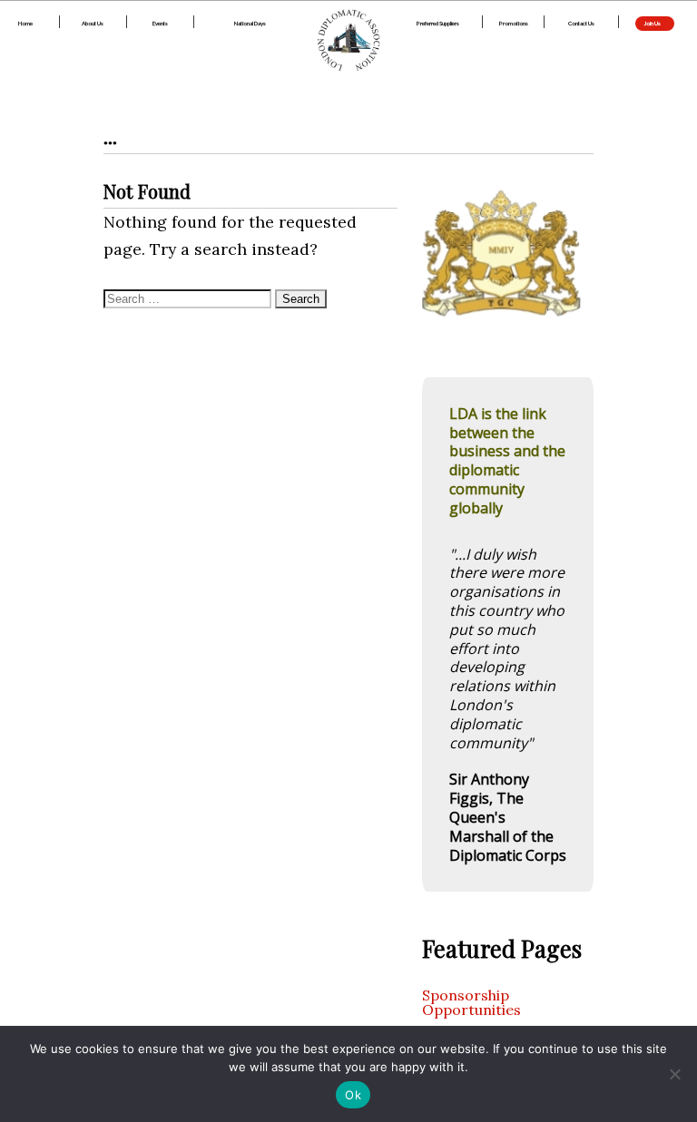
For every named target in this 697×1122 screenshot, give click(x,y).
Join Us (652, 23)
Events (160, 23)
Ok (353, 1095)
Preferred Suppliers (438, 23)
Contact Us (581, 23)
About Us (92, 23)
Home (25, 23)
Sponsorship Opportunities (471, 1002)
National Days (250, 23)
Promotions (513, 23)
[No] (674, 1074)
